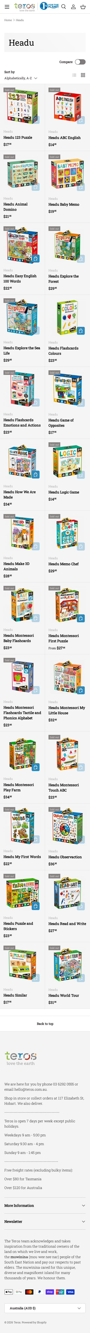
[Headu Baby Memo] (67, 174)
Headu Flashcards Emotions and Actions (22, 422)
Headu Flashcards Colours (63, 351)
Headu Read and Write (67, 923)
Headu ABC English (64, 137)
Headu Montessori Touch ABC (63, 787)
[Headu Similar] (22, 965)
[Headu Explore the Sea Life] (22, 317)
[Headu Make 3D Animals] (22, 533)
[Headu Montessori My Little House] (67, 677)
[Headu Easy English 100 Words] (22, 245)
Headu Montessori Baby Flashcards (18, 638)
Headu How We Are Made (19, 494)
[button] (83, 7)
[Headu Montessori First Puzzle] (67, 605)
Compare (66, 62)
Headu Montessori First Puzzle (63, 638)
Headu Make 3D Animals (16, 566)
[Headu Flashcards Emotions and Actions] (22, 389)
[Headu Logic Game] (67, 461)
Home (8, 20)
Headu (20, 20)
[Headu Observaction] (67, 826)
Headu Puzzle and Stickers (18, 926)
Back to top (45, 1024)
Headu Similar (15, 995)
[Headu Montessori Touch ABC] (67, 754)
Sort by (9, 72)
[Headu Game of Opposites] (67, 389)
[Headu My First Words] (22, 826)
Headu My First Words (22, 856)
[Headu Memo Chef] (67, 533)
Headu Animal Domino (15, 207)
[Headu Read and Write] (67, 893)
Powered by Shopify (34, 1322)
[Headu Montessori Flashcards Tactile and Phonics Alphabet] (22, 677)
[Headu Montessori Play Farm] (22, 754)
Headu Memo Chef (63, 563)
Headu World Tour (63, 995)
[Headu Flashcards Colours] (67, 317)
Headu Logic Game (63, 492)
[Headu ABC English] (67, 107)
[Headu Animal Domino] (22, 173)
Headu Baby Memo (63, 204)
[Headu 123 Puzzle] (22, 107)
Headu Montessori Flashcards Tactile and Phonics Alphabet (22, 712)
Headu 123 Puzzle (17, 137)
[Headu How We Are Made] (22, 461)
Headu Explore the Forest (63, 279)
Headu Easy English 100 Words (19, 278)
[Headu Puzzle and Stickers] (22, 893)
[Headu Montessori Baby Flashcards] (22, 605)
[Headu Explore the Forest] (67, 245)
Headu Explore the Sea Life (21, 350)
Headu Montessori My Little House (66, 710)
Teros (17, 1322)
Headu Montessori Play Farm (18, 787)
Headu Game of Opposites (61, 423)
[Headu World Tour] (67, 965)
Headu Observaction (65, 856)
